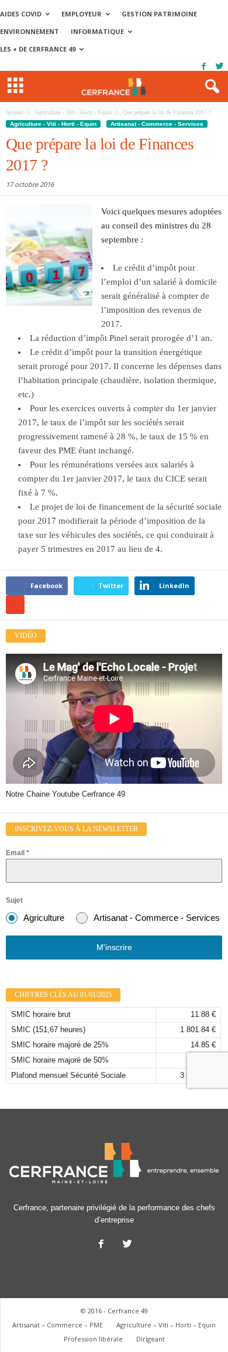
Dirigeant (150, 1338)
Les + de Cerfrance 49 (37, 49)
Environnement (29, 31)
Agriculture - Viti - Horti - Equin (53, 124)
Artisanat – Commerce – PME (57, 1324)
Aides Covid (21, 13)
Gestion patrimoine (159, 13)
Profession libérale (93, 1338)
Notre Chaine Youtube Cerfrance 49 (65, 794)
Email (17, 853)
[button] (210, 87)
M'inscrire (114, 947)
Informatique (97, 31)
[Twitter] (219, 66)
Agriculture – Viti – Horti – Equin (166, 1324)
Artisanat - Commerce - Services (156, 124)
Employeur (81, 13)
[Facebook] (203, 66)
